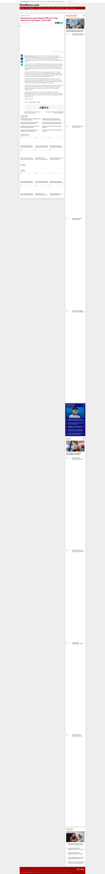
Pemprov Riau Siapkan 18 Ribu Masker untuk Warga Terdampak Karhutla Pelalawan (27, 159)
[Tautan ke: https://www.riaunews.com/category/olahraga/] (84, 405)
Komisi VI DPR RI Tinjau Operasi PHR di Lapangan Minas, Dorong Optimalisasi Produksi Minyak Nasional (52, 123)
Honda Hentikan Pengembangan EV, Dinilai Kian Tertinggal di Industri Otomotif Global (77, 643)
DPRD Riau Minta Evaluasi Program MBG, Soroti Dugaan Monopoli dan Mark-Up (30, 127)
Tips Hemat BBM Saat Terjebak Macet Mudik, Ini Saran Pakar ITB (77, 735)
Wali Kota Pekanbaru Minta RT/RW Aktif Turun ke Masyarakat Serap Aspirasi (77, 127)
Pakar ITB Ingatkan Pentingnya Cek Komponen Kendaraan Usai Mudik (77, 458)
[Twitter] (43, 108)
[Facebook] (41, 108)
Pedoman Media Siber (58, 872)
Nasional (25, 23)
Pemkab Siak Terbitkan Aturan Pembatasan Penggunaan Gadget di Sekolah (75, 853)
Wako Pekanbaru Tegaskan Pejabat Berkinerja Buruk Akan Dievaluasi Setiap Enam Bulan (76, 844)
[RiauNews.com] (29, 4)
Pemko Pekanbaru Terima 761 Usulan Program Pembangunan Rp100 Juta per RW (74, 30)
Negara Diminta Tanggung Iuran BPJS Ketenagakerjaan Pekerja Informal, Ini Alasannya (78, 311)
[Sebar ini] (56, 23)
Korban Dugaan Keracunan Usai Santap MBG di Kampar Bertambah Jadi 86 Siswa (56, 159)
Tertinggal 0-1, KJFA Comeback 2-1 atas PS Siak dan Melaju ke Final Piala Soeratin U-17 (76, 427)
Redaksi (43, 872)
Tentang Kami (38, 872)
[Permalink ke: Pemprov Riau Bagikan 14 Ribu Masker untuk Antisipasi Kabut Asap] (27, 140)
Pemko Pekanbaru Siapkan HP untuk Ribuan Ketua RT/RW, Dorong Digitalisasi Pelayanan (78, 34)
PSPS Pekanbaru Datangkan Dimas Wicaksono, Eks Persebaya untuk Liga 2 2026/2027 (76, 420)
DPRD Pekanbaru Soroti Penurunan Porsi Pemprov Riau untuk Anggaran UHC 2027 (41, 159)
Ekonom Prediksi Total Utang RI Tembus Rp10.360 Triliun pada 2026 (33, 112)
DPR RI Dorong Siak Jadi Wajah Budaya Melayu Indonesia (52, 127)
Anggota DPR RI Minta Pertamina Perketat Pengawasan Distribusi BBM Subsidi (29, 131)
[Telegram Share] (60, 23)
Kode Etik (66, 872)
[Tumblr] (45, 108)
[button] (84, 1)
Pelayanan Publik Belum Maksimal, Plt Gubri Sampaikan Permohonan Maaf (77, 219)
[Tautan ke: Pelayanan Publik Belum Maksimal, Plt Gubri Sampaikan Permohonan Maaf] (68, 263)
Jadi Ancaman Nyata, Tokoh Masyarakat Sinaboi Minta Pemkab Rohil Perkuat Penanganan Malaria (76, 849)
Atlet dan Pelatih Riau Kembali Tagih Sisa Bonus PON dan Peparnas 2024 (75, 430)
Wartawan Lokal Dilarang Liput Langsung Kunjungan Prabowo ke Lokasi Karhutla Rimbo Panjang (42, 146)
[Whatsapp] (62, 23)
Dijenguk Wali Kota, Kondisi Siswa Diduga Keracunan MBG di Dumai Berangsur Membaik (51, 119)
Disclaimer (71, 872)
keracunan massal (32, 102)
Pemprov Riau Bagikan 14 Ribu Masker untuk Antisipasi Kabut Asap (27, 146)
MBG (39, 102)
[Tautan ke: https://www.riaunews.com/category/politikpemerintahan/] (84, 15)
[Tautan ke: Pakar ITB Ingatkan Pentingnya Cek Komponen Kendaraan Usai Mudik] (68, 503)
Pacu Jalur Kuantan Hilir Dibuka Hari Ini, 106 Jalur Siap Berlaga (76, 423)
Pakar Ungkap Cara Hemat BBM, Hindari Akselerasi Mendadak (73, 453)
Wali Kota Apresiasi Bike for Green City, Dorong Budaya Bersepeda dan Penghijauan (76, 434)
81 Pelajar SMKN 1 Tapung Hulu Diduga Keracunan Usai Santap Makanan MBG (31, 119)
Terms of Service (50, 872)
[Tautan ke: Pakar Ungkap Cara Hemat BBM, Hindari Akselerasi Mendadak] (75, 446)
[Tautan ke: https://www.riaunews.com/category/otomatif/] (84, 438)
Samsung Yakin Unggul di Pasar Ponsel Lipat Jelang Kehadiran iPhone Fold (76, 858)
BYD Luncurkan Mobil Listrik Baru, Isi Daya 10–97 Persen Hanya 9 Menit (77, 551)
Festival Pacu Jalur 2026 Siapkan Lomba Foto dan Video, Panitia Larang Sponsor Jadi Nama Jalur (76, 862)
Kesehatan (22, 23)
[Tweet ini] (58, 23)
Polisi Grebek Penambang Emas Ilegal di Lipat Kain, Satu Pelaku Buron (54, 112)
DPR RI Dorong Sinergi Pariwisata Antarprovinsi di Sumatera (52, 131)
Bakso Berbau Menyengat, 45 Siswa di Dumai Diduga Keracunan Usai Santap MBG (30, 123)
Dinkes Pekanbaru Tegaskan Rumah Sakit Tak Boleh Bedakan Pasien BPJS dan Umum (56, 146)
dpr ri (26, 102)
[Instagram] (47, 108)
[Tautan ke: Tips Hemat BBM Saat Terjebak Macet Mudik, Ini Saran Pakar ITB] (68, 779)
